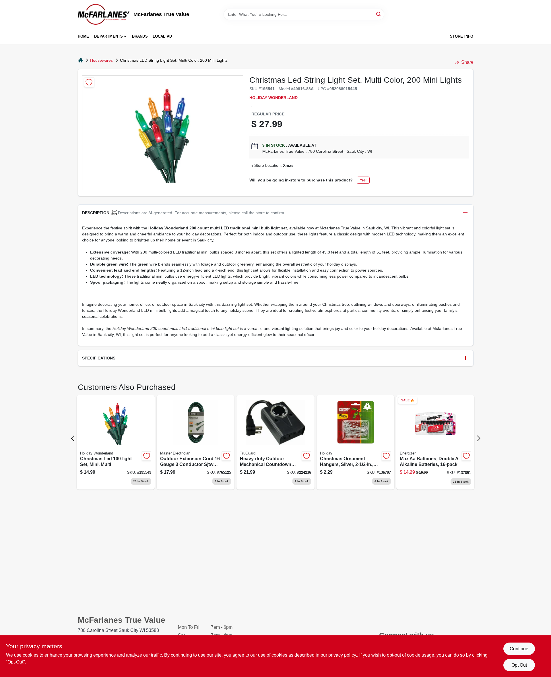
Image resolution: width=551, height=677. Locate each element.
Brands (140, 36)
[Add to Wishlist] (89, 82)
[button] (275, 213)
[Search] (379, 14)
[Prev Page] (72, 438)
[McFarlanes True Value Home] (103, 14)
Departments (108, 36)
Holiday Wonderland (273, 97)
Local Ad (162, 36)
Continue (519, 648)
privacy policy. (342, 655)
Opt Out (519, 665)
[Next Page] (478, 438)
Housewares (101, 60)
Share (467, 62)
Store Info (462, 36)
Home (83, 36)
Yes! (363, 180)
